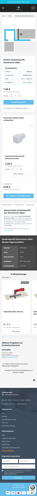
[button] (18, 371)
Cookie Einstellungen (9, 438)
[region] (18, 307)
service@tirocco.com (11, 357)
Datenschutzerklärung (10, 474)
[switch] (32, 493)
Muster (10, 16)
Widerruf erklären (8, 451)
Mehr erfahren (18, 174)
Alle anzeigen (5, 277)
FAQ (3, 413)
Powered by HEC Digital (18, 487)
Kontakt (4, 416)
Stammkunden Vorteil (9, 419)
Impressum (5, 444)
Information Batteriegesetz (11, 448)
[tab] (19, 205)
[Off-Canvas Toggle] (33, 8)
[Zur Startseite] (18, 8)
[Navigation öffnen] (3, 8)
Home (3, 16)
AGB (3, 435)
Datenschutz (6, 441)
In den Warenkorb (18, 102)
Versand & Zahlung (8, 426)
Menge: (5, 96)
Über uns (5, 423)
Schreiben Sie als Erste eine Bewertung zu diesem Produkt (18, 371)
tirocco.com (7, 392)
